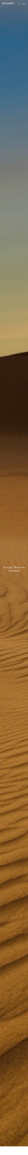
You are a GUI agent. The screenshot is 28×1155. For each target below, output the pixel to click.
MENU (24, 4)
